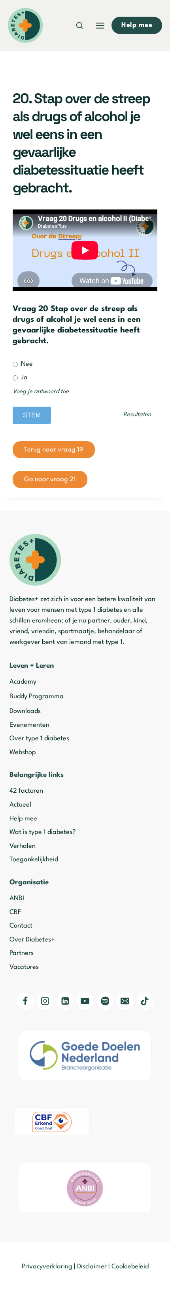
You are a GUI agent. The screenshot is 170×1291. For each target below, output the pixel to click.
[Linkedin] (65, 1001)
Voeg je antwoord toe (41, 392)
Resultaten (137, 415)
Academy (22, 681)
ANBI (16, 898)
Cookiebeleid (130, 1266)
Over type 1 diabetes (39, 738)
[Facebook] (25, 1001)
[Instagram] (45, 1001)
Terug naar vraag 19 (53, 449)
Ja (23, 377)
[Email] (125, 1001)
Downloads (25, 711)
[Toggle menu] (100, 25)
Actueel (20, 804)
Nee (26, 364)
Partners (21, 953)
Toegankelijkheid (33, 859)
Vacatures (24, 967)
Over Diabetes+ (32, 939)
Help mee (23, 818)
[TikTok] (145, 1001)
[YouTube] (85, 1001)
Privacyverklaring (47, 1266)
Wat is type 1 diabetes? (42, 832)
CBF (15, 912)
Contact (20, 925)
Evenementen (29, 725)
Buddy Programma (36, 696)
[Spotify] (105, 1001)
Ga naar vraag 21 (50, 479)
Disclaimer (92, 1266)
